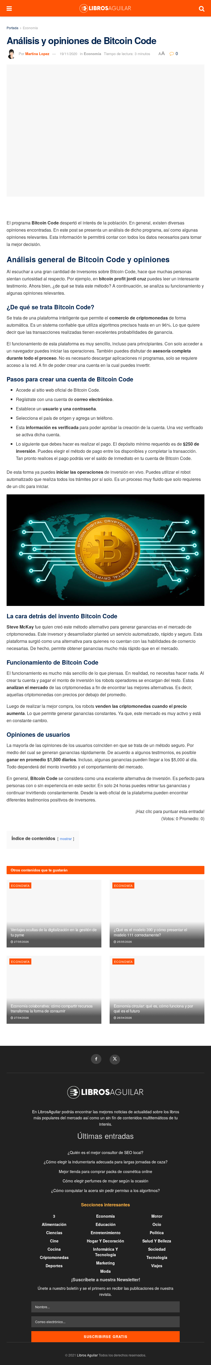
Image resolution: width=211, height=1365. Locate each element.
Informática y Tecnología (105, 1251)
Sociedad (157, 1249)
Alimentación (54, 1224)
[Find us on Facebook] (96, 1059)
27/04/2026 (21, 1018)
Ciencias (54, 1232)
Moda (105, 1271)
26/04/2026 (124, 1018)
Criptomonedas (54, 1257)
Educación (106, 1224)
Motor (156, 1216)
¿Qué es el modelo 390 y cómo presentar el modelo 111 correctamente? (150, 932)
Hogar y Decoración (105, 1241)
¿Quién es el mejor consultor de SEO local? (105, 1152)
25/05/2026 (124, 942)
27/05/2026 (21, 942)
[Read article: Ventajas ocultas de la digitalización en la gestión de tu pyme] (54, 914)
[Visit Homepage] (105, 8)
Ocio (156, 1224)
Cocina (54, 1249)
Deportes (54, 1265)
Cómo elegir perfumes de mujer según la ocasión (105, 1180)
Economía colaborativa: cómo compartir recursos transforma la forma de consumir (52, 1008)
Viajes (156, 1265)
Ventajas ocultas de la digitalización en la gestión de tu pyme (54, 932)
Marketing (105, 1263)
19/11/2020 (68, 53)
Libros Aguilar (87, 1355)
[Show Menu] (9, 8)
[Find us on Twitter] (115, 1060)
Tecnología (156, 1257)
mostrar (66, 838)
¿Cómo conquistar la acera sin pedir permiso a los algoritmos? (105, 1190)
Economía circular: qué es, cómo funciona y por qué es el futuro (153, 1008)
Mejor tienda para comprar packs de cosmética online (105, 1171)
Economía (30, 27)
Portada (12, 27)
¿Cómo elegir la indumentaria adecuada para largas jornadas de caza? (106, 1161)
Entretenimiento (106, 1232)
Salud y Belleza (156, 1241)
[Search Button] (201, 8)
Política (157, 1232)
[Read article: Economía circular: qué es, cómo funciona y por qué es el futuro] (157, 990)
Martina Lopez (37, 53)
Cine (54, 1241)
